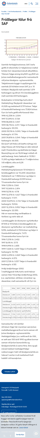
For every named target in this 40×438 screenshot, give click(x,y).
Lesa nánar (23, 427)
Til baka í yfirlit (9, 372)
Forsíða (3, 11)
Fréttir (25, 11)
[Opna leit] (31, 3)
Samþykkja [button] (20, 434)
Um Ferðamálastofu (14, 11)
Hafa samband (10, 413)
